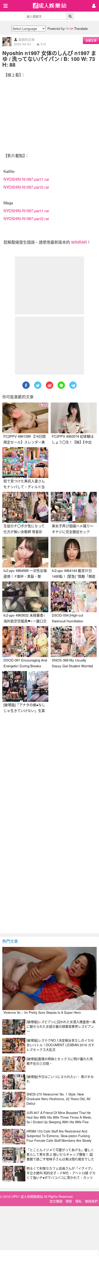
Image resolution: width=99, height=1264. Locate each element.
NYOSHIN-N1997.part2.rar (26, 187)
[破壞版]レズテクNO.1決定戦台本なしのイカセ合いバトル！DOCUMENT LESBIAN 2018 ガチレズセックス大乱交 (60, 1045)
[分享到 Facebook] (26, 385)
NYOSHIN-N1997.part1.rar (26, 179)
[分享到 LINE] (61, 385)
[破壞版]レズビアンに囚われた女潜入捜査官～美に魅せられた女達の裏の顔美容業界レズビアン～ (61, 1026)
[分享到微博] (49, 385)
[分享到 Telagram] (73, 385)
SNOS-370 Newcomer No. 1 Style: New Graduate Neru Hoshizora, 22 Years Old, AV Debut (58, 1099)
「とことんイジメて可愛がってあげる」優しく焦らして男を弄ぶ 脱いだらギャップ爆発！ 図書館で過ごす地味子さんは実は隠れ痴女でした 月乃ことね (60, 1156)
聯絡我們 (91, 1201)
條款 (69, 1201)
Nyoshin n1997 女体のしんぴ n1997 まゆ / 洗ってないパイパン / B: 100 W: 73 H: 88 (49, 58)
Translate (81, 28)
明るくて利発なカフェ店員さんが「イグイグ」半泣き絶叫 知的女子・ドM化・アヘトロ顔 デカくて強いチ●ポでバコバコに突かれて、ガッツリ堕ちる (61, 1175)
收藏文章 (90, 40)
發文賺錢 (56, 1201)
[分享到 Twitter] (37, 385)
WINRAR (79, 242)
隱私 (78, 1201)
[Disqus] (49, 773)
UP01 (52, 6)
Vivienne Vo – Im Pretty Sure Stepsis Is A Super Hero (42, 1012)
